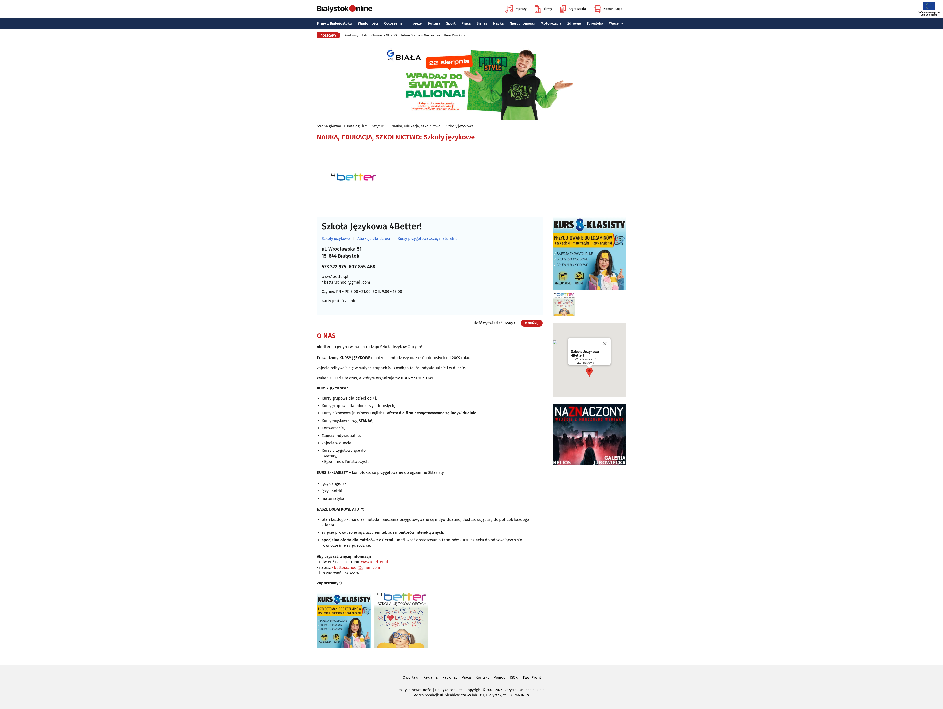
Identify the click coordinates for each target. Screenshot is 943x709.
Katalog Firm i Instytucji (366, 126)
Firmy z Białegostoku (334, 23)
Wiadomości (368, 23)
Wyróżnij (531, 323)
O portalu (410, 677)
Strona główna (329, 126)
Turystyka (595, 23)
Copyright (474, 690)
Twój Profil (532, 677)
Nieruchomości (522, 23)
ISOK (514, 677)
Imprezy (521, 9)
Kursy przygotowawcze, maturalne (428, 238)
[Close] (605, 344)
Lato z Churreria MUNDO (379, 35)
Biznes (481, 23)
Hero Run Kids (454, 35)
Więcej (614, 23)
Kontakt (482, 677)
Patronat (450, 677)
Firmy (548, 9)
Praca (466, 23)
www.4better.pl (335, 276)
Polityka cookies (448, 690)
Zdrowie (574, 23)
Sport (451, 23)
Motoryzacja (551, 23)
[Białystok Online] (344, 9)
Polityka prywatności (414, 690)
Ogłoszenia (577, 9)
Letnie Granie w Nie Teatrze (420, 35)
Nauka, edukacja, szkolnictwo (416, 126)
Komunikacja (612, 9)
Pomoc (499, 677)
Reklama (430, 677)
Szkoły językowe (459, 126)
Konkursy (351, 35)
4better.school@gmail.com (346, 282)
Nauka (498, 23)
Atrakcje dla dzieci (373, 238)
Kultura (434, 23)
